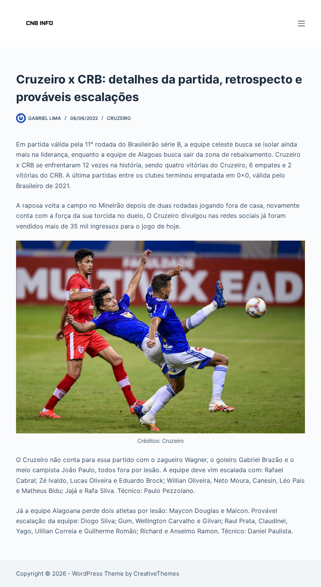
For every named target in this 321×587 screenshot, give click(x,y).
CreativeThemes (156, 573)
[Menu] (301, 23)
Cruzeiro (119, 118)
